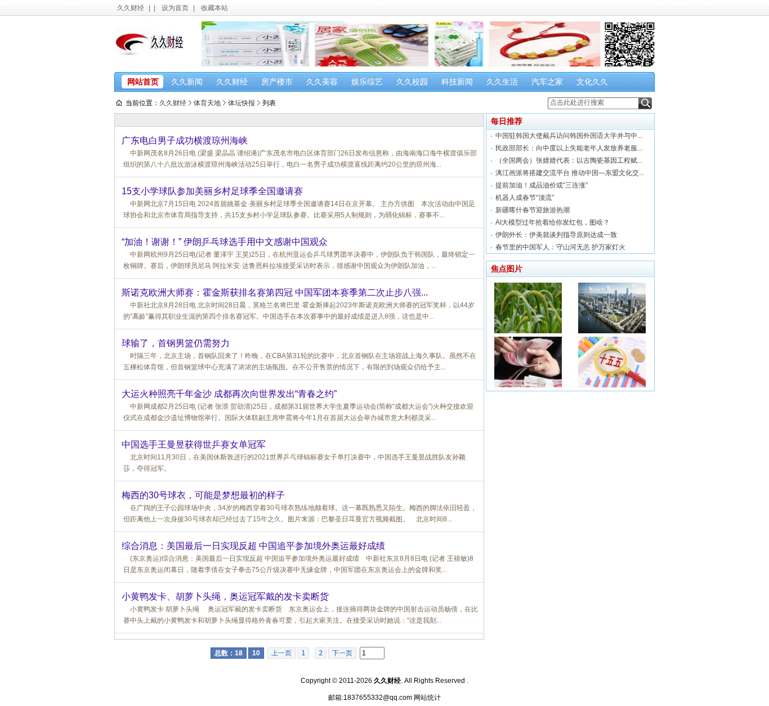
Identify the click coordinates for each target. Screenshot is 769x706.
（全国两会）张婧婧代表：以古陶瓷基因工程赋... (568, 160)
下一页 (342, 653)
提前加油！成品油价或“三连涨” (541, 185)
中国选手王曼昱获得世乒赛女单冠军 (194, 444)
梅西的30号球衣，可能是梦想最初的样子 (203, 495)
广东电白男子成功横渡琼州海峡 (185, 140)
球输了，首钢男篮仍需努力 (176, 343)
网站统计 (427, 697)
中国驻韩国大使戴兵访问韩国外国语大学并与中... (568, 136)
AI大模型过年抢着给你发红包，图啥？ (552, 222)
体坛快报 (241, 103)
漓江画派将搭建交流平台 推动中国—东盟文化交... (569, 173)
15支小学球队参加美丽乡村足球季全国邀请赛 (212, 191)
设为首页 (175, 8)
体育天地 (207, 103)
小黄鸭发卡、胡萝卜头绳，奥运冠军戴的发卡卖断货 (225, 596)
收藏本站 (214, 8)
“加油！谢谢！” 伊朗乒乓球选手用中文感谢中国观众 (225, 242)
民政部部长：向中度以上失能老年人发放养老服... (568, 148)
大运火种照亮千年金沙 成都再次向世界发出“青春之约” (229, 394)
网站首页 (143, 81)
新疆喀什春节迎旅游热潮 (532, 210)
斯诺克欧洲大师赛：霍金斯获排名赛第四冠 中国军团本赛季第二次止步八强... (275, 292)
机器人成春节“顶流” (524, 198)
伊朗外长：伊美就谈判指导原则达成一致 (556, 235)
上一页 (281, 653)
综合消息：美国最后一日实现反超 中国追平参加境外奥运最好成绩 (253, 546)
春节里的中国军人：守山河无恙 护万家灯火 (560, 247)
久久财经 (130, 8)
